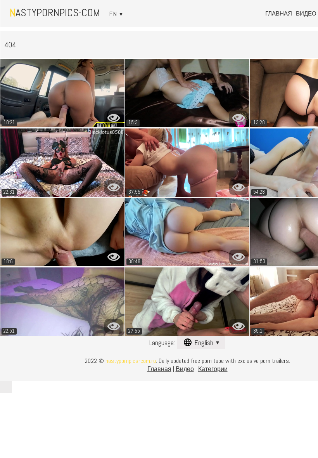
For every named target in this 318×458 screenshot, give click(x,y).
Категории (213, 369)
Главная (278, 13)
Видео (306, 13)
